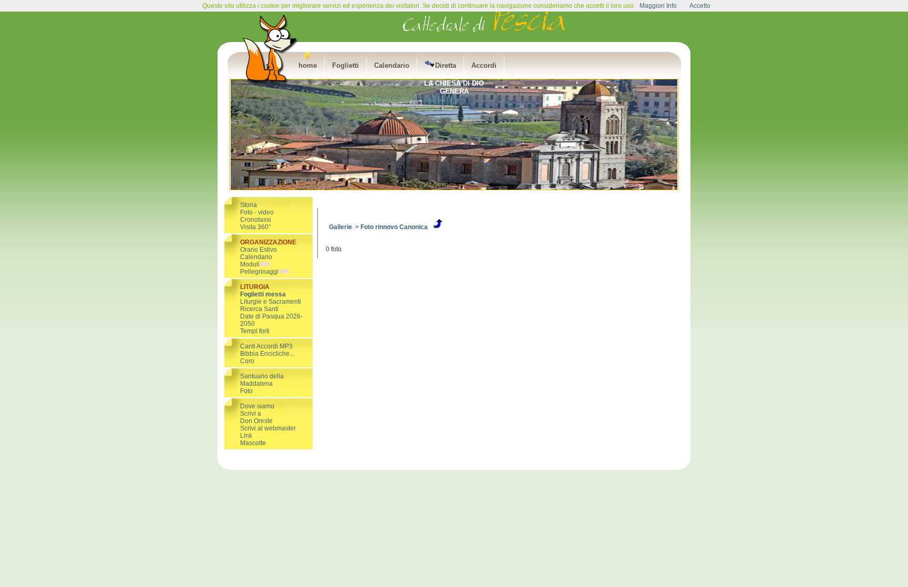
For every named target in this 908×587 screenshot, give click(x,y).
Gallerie (340, 227)
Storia (248, 205)
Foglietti (345, 65)
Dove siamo (257, 406)
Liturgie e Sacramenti (270, 301)
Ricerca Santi (259, 309)
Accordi (484, 65)
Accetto (699, 5)
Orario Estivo (258, 249)
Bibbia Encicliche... (267, 353)
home (307, 65)
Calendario (391, 65)
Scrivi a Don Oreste (256, 417)
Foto (246, 391)
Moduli (250, 264)
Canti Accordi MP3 (266, 346)
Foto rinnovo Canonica (394, 227)
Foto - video (257, 212)
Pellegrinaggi (259, 271)
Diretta (445, 65)
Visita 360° (255, 227)
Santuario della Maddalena (262, 380)
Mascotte (253, 443)
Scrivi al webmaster (268, 428)
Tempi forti (255, 331)
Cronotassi (255, 219)
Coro (247, 361)
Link (246, 435)
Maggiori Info (658, 5)
